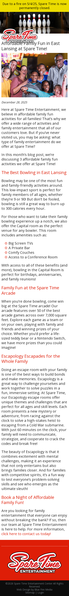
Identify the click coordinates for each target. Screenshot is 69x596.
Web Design (23, 589)
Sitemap (30, 592)
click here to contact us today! (26, 533)
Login (41, 592)
